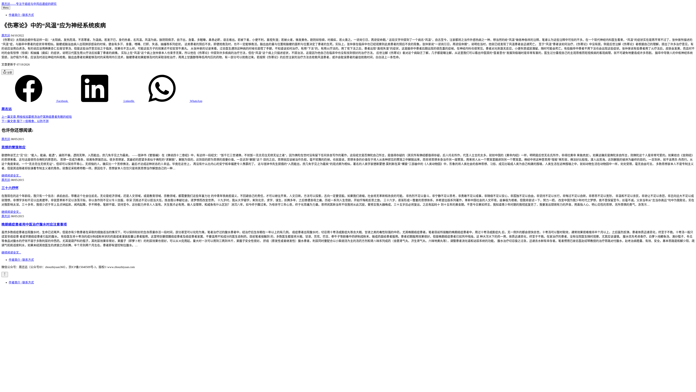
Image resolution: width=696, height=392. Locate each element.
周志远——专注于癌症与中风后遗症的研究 (29, 3)
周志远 (5, 35)
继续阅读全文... (11, 175)
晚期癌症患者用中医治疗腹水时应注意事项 (34, 224)
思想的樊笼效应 (13, 147)
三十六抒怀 (10, 188)
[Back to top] (4, 274)
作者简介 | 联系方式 (21, 15)
